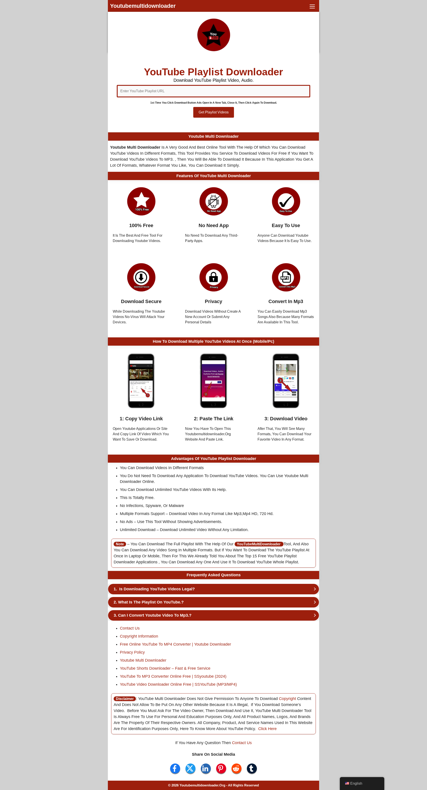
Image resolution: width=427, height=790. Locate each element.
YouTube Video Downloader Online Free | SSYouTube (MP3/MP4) (178, 684)
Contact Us (130, 628)
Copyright (288, 698)
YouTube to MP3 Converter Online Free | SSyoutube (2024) (173, 676)
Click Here (267, 728)
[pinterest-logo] (221, 768)
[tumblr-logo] (252, 768)
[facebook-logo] (175, 768)
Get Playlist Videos (214, 112)
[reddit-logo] (237, 768)
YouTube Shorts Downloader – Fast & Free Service (165, 668)
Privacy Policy (132, 652)
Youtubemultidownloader (143, 6)
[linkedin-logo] (206, 768)
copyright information (139, 636)
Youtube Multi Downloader (143, 660)
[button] (312, 6)
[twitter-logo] (190, 768)
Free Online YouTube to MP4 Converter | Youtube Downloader (175, 644)
